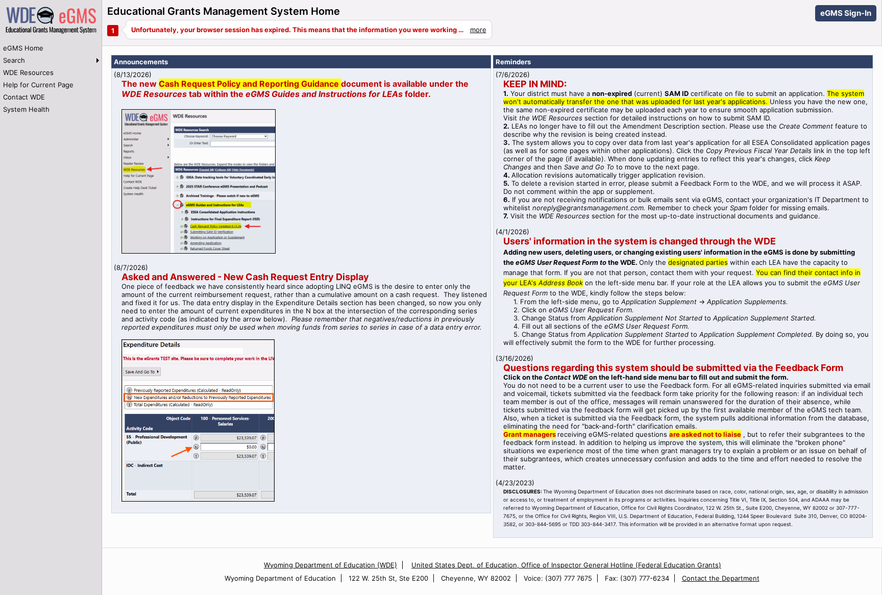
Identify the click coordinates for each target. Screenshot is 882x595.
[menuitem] (51, 48)
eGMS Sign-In (845, 13)
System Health (26, 109)
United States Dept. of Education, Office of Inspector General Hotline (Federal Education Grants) (566, 565)
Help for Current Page (38, 85)
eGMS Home (23, 48)
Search (14, 60)
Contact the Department (721, 578)
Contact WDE (24, 97)
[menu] (51, 78)
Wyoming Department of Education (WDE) (330, 565)
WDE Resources (28, 72)
